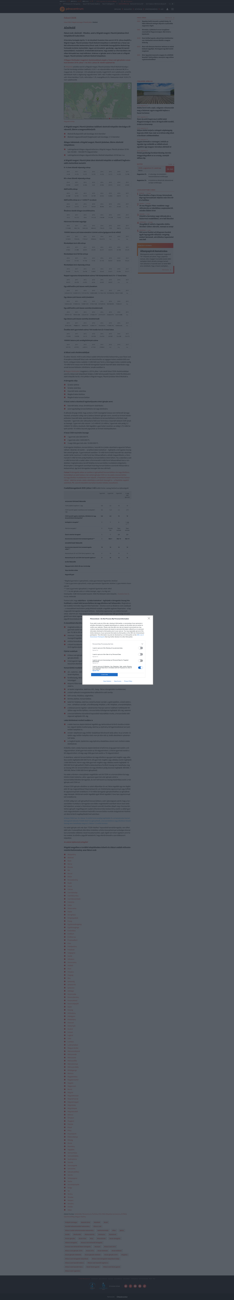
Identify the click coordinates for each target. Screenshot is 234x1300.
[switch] (140, 648)
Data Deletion (107, 681)
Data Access (117, 681)
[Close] (149, 619)
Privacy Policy (128, 681)
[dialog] (117, 650)
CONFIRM (104, 674)
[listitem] (117, 644)
